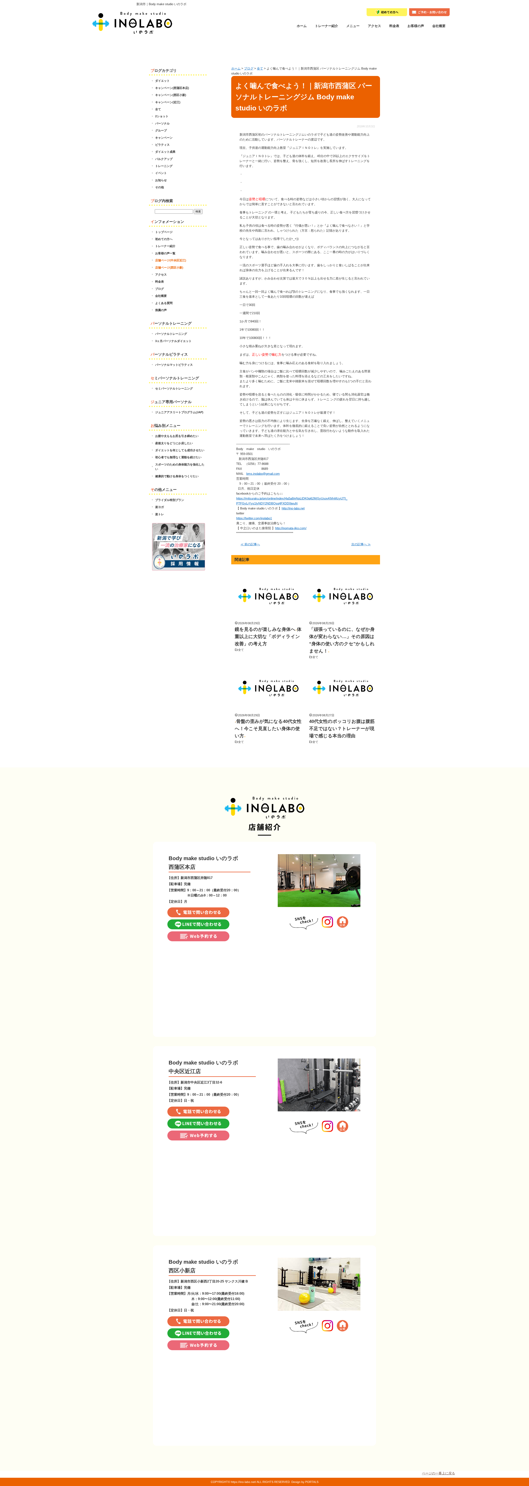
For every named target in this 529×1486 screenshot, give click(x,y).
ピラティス (162, 144)
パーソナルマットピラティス (174, 364)
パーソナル (162, 123)
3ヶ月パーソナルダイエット (173, 341)
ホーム (302, 26)
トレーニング (164, 166)
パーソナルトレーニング (171, 333)
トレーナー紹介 (326, 26)
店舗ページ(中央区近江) (170, 260)
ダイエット (162, 80)
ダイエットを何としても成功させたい (179, 450)
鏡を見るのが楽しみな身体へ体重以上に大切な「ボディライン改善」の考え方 (268, 636)
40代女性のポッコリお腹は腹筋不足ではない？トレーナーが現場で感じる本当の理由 (342, 728)
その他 (159, 187)
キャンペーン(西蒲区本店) (172, 88)
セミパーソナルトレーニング (174, 388)
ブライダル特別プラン (169, 500)
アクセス (161, 274)
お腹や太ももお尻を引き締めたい (177, 436)
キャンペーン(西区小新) (170, 95)
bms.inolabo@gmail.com (263, 473)
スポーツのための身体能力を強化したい (179, 467)
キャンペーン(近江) (167, 102)
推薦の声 (161, 310)
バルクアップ (164, 159)
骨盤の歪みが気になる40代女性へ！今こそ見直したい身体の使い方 (268, 728)
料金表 (394, 26)
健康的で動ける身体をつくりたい (177, 476)
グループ (161, 130)
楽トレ (159, 514)
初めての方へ (164, 239)
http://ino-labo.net (293, 508)
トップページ (164, 232)
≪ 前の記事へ (250, 544)
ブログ (159, 288)
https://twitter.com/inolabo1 (254, 518)
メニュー (353, 26)
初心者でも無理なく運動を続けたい (178, 457)
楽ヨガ (159, 507)
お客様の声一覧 (165, 253)
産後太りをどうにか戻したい (174, 443)
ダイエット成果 (165, 151)
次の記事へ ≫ (361, 544)
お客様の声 (415, 26)
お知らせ (161, 180)
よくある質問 (164, 303)
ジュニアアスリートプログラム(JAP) (179, 412)
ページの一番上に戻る (438, 1473)
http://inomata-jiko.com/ (290, 528)
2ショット (161, 116)
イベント (161, 173)
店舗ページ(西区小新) (169, 267)
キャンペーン (164, 137)
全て (241, 649)
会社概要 (439, 26)
